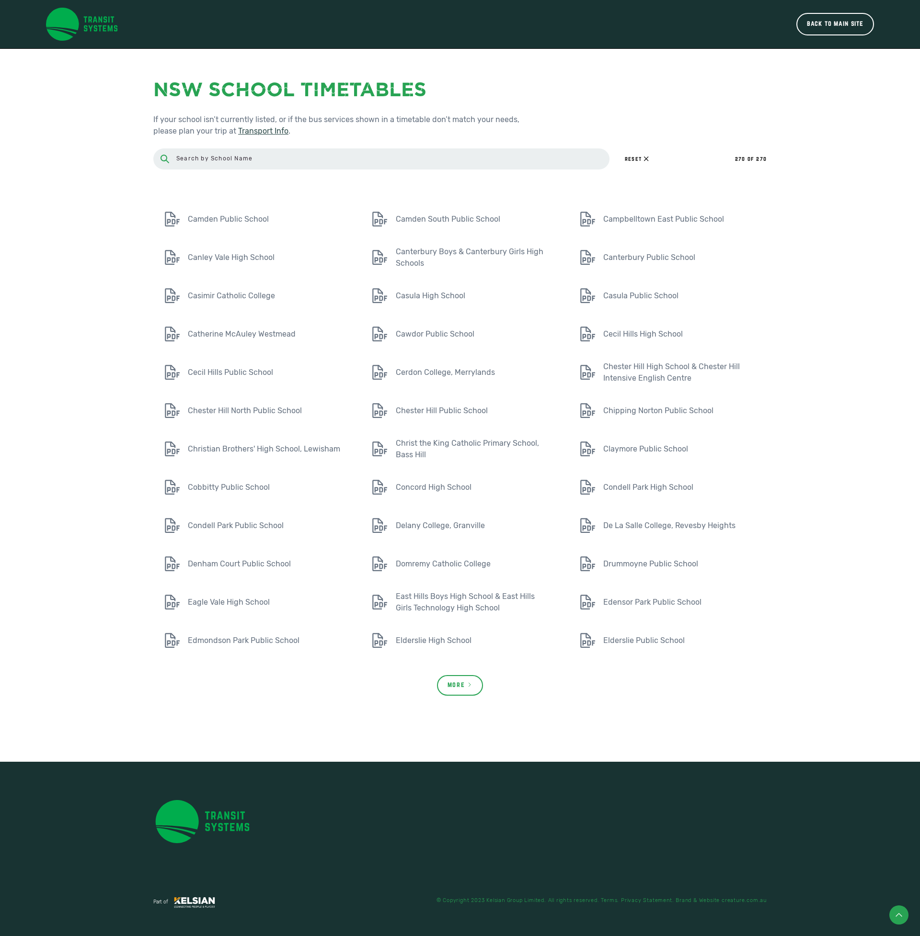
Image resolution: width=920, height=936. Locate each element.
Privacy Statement (646, 900)
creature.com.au (744, 900)
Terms (609, 900)
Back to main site (835, 24)
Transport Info (263, 130)
